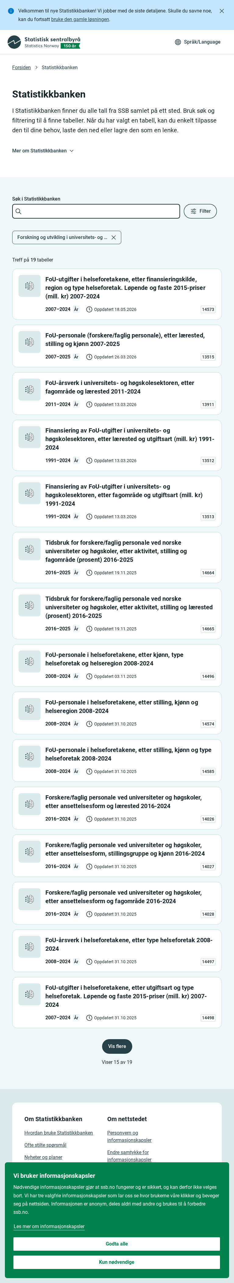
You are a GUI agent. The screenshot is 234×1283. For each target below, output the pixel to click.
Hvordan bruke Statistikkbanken (58, 1133)
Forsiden (21, 67)
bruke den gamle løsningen (80, 19)
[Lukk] (222, 11)
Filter (205, 211)
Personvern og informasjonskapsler (129, 1136)
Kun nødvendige (116, 1262)
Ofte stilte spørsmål (45, 1145)
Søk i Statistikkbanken (36, 199)
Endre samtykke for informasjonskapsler (129, 1156)
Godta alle (117, 1244)
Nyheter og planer (43, 1157)
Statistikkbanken (60, 67)
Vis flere (117, 1046)
